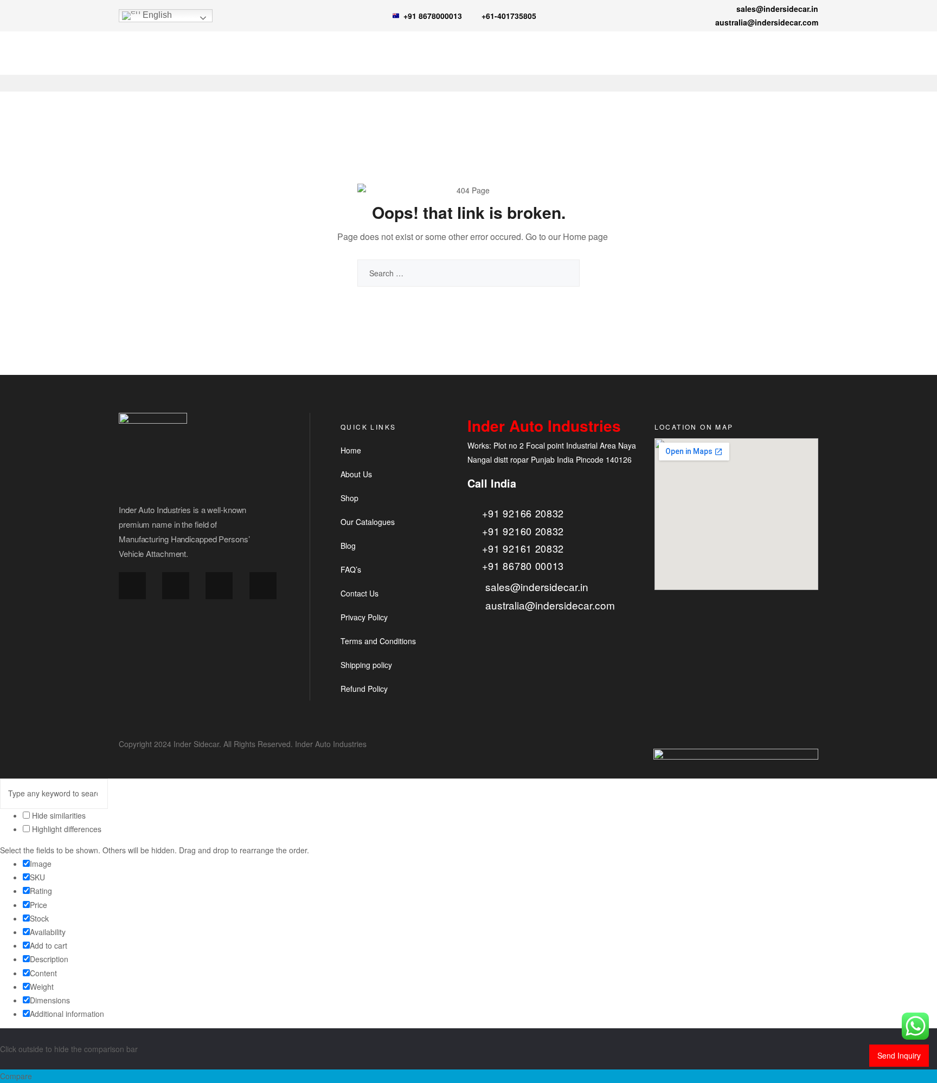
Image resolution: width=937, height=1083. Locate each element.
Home (351, 450)
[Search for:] (468, 273)
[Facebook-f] (132, 585)
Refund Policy (364, 688)
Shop (349, 497)
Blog (348, 545)
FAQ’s (351, 569)
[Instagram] (175, 585)
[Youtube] (263, 585)
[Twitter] (219, 585)
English (156, 15)
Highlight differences (65, 828)
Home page (585, 236)
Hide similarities (58, 815)
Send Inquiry (899, 1055)
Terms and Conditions (378, 640)
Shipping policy (366, 664)
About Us (356, 474)
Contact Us (359, 593)
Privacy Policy (364, 617)
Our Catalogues (368, 521)
